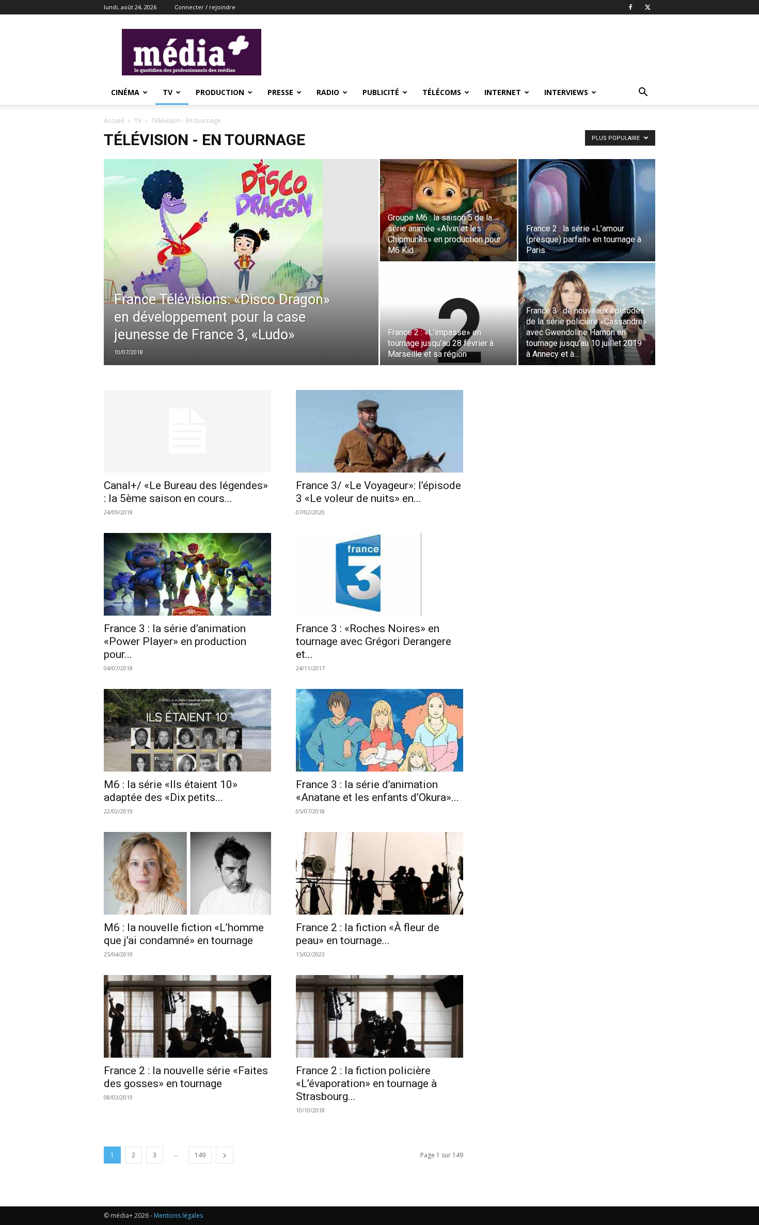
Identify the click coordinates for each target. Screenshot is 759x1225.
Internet (502, 92)
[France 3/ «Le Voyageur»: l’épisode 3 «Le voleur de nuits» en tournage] (379, 431)
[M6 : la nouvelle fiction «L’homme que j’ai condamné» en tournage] (187, 873)
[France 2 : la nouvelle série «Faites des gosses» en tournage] (187, 1016)
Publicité (380, 92)
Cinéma (125, 92)
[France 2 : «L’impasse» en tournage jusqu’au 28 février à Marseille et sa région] (448, 314)
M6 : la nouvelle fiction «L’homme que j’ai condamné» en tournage (184, 934)
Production (220, 92)
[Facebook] (630, 7)
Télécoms (441, 92)
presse (280, 92)
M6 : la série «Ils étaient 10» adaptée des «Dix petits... (171, 791)
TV (167, 92)
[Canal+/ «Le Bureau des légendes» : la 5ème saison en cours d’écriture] (187, 431)
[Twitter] (647, 7)
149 (200, 1155)
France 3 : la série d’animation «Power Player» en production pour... (175, 641)
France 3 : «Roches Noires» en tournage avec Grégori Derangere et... (373, 641)
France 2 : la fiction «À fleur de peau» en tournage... (367, 934)
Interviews (566, 92)
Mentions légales (178, 1215)
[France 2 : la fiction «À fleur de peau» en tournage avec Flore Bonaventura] (379, 873)
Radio (328, 92)
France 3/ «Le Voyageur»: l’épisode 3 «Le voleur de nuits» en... (378, 492)
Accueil (114, 120)
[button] (642, 93)
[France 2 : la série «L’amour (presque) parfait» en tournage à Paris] (586, 210)
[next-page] (224, 1155)
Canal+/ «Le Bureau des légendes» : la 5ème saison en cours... (186, 492)
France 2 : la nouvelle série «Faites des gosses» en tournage (186, 1077)
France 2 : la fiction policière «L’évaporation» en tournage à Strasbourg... (366, 1083)
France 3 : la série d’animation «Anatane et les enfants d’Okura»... (377, 791)
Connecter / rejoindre (205, 7)
